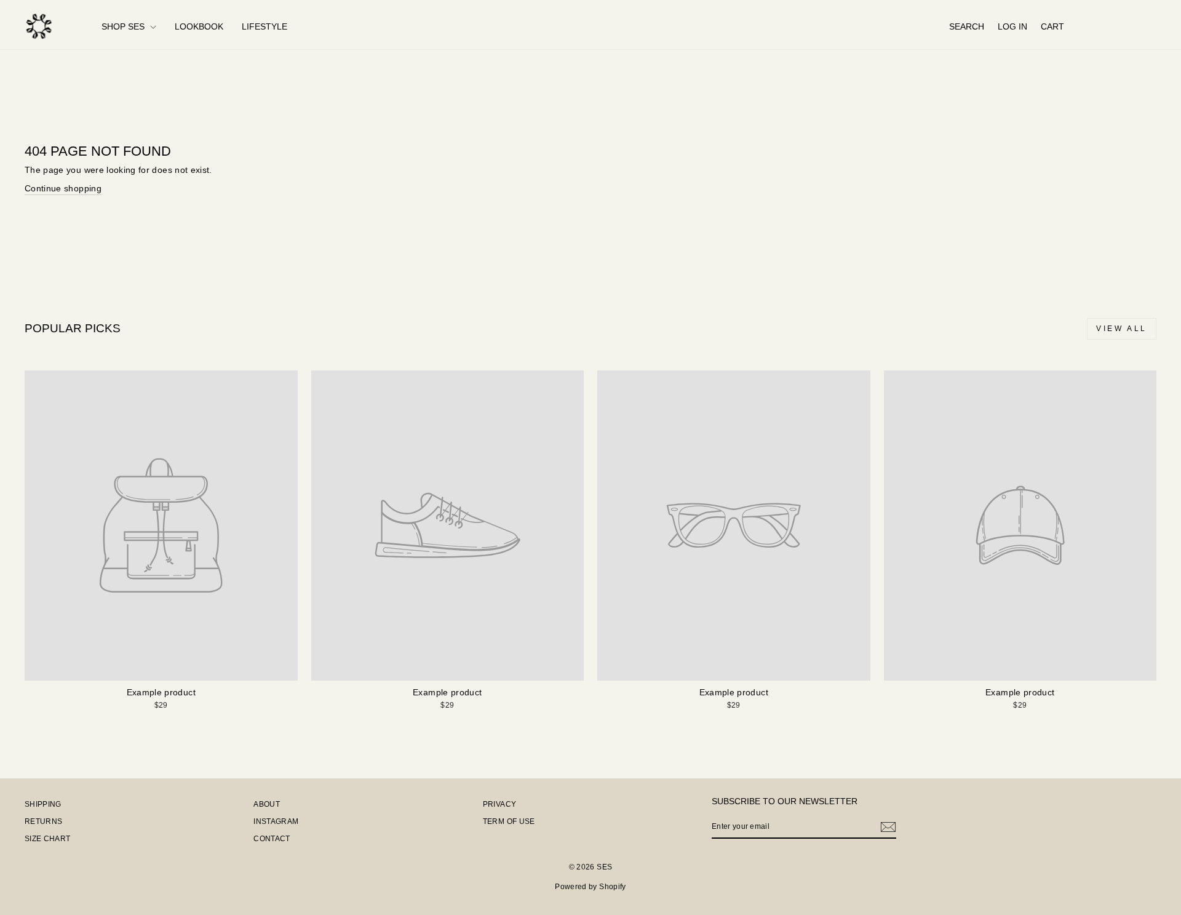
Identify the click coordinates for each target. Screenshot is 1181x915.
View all (1121, 328)
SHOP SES (124, 26)
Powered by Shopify (590, 886)
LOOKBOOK (199, 26)
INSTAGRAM (275, 821)
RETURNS (43, 821)
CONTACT (271, 838)
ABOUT (266, 804)
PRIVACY (499, 804)
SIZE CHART (48, 838)
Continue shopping (63, 188)
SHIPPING (43, 804)
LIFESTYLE (264, 26)
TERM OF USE (509, 821)
